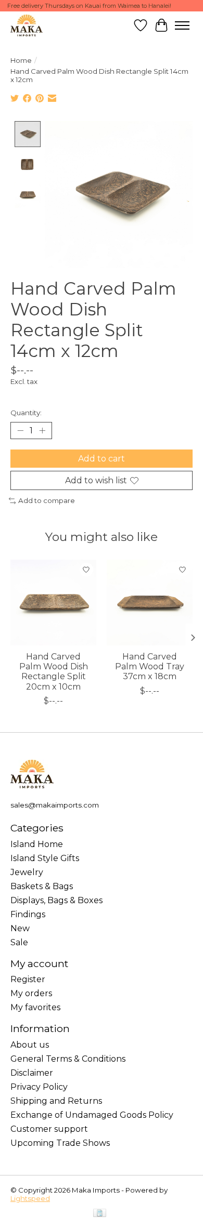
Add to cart (101, 459)
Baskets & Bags (41, 886)
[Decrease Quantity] (20, 431)
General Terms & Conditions (67, 1059)
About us (29, 1045)
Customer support (49, 1129)
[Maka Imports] (26, 25)
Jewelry (26, 872)
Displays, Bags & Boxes (56, 900)
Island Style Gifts (44, 858)
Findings (27, 914)
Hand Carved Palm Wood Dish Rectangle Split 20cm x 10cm (53, 672)
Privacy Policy (39, 1087)
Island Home (36, 844)
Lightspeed (30, 1198)
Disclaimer (31, 1073)
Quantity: (26, 412)
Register (27, 979)
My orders (31, 993)
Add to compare (46, 500)
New (20, 928)
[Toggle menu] (182, 25)
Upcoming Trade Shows (60, 1143)
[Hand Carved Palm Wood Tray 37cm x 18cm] (150, 602)
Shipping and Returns (56, 1101)
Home (21, 60)
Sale (19, 942)
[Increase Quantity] (42, 431)
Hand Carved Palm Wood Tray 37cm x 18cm (149, 666)
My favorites (35, 1007)
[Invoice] (99, 1214)
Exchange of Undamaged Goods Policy (91, 1115)
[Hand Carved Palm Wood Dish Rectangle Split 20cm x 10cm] (53, 602)
